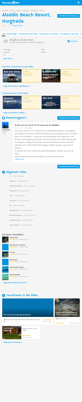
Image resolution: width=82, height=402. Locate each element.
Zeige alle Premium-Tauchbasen (15, 86)
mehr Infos (7, 59)
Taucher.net (11, 2)
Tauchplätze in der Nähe (69, 34)
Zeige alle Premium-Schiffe (13, 113)
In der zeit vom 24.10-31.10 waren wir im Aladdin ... (38, 125)
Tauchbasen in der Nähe (28, 34)
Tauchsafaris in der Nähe (48, 34)
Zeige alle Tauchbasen (12, 342)
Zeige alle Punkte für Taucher (14, 283)
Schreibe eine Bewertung (68, 16)
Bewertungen (12, 34)
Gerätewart (6, 130)
